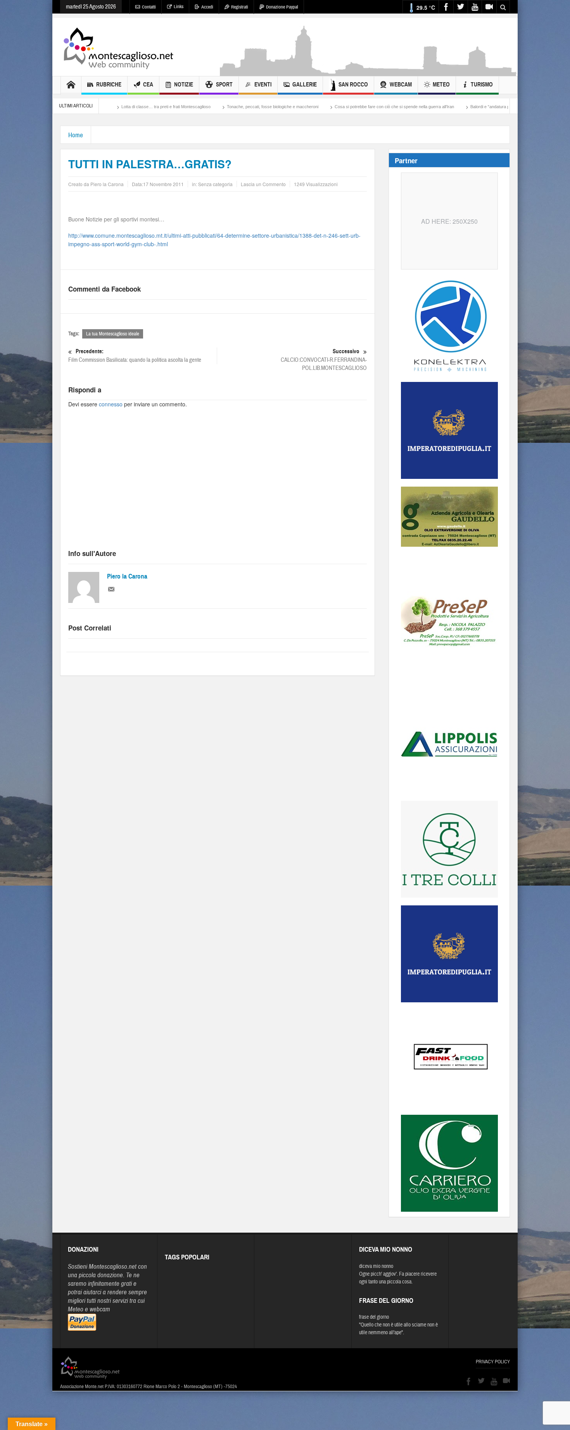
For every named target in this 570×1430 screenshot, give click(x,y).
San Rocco (353, 84)
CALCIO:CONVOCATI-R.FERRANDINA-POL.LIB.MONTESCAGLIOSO (324, 360)
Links (178, 6)
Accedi (207, 7)
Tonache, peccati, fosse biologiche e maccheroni (206, 106)
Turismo (482, 84)
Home (75, 135)
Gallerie (304, 84)
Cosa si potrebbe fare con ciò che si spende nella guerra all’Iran (328, 106)
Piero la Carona (127, 576)
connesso (111, 404)
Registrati (239, 7)
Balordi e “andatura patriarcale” (433, 106)
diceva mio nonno (376, 1266)
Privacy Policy (493, 1362)
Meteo (441, 84)
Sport (224, 84)
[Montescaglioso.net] (118, 47)
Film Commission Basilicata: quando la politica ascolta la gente (134, 355)
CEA (148, 84)
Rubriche (108, 84)
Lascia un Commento (263, 184)
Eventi (262, 84)
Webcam (401, 84)
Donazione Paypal (282, 7)
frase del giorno (374, 1317)
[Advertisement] (369, 72)
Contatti (149, 7)
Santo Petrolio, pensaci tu (502, 106)
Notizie (183, 84)
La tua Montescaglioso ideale (112, 334)
